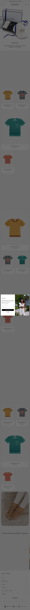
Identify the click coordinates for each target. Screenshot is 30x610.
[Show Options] (13, 307)
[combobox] (7, 307)
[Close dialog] (28, 295)
